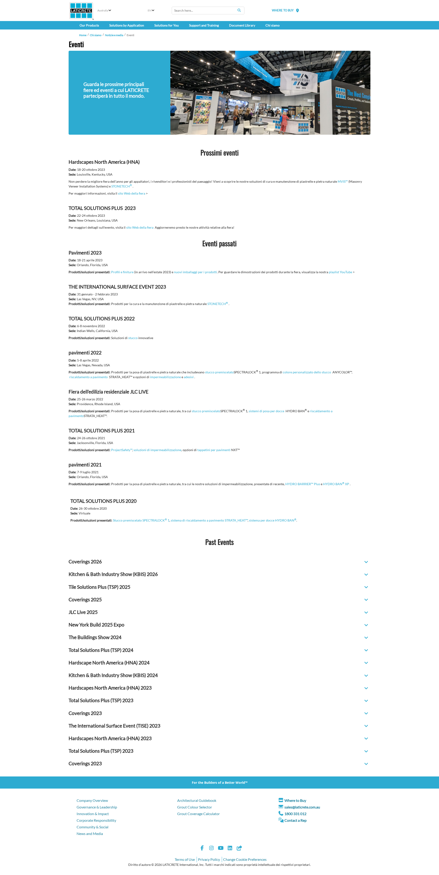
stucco (133, 338)
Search (239, 10)
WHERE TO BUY (283, 10)
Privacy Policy (209, 859)
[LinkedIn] (230, 849)
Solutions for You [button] (166, 25)
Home (82, 35)
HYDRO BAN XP (336, 484)
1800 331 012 (295, 813)
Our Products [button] (89, 25)
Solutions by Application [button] (126, 25)
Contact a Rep (295, 820)
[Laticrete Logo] (81, 10)
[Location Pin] (297, 10)
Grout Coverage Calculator (198, 813)
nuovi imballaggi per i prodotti (195, 272)
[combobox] (208, 10)
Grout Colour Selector (194, 807)
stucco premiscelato (219, 372)
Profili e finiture (122, 272)
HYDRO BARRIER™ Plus (302, 484)
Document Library (242, 25)
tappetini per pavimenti (213, 450)
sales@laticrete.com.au (302, 807)
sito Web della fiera (131, 193)
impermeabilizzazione (165, 377)
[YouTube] (220, 849)
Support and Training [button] (204, 25)
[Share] (239, 849)
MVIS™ (343, 181)
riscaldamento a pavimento (88, 377)
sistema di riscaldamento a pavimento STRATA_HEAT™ (209, 520)
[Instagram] (211, 849)
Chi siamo (96, 35)
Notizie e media (114, 35)
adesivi (189, 377)
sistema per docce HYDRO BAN (272, 520)
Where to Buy (295, 800)
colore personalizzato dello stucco (307, 372)
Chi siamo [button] (272, 25)
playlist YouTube (340, 272)
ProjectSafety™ (121, 450)
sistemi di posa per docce (266, 411)
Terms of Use (185, 859)
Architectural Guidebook (196, 800)
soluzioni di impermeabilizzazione (157, 450)
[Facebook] (202, 849)
